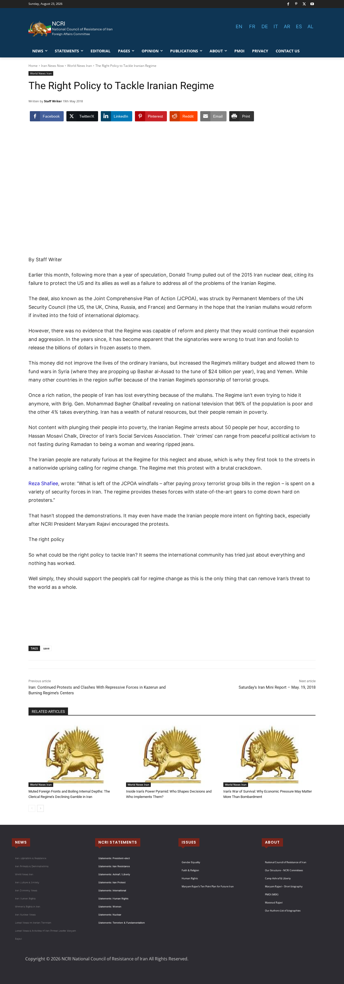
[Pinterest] (296, 4)
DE (264, 26)
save (46, 648)
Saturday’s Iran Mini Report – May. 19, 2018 (277, 687)
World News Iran (79, 65)
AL (310, 26)
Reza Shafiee (43, 483)
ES (299, 26)
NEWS (21, 842)
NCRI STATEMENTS (117, 842)
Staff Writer (53, 101)
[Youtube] (312, 4)
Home (33, 65)
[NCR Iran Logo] (71, 28)
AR (287, 26)
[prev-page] (31, 808)
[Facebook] (288, 4)
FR (252, 26)
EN (239, 26)
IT (276, 26)
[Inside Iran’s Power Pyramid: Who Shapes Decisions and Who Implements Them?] (172, 754)
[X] (304, 4)
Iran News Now (52, 65)
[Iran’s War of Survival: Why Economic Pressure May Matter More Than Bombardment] (269, 754)
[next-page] (40, 808)
